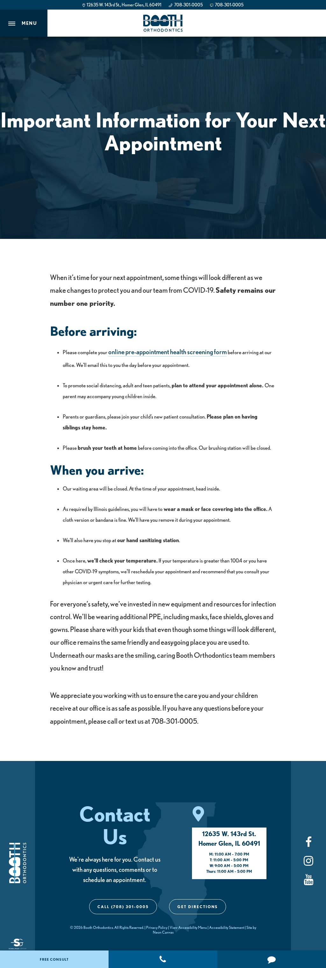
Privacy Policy (156, 927)
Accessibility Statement (226, 927)
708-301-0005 (188, 4)
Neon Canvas (163, 932)
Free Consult (54, 959)
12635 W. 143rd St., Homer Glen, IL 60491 (123, 4)
